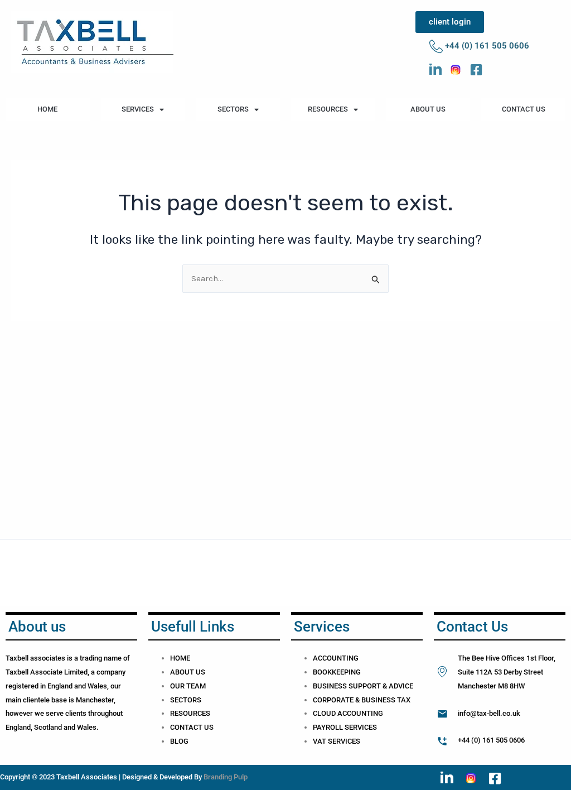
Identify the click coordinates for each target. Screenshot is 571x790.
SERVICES (138, 109)
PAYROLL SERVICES (345, 727)
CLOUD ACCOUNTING (348, 713)
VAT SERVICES (336, 741)
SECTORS (233, 109)
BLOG (179, 741)
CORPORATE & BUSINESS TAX (361, 700)
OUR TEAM (188, 686)
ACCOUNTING (336, 658)
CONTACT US (523, 109)
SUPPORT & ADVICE (381, 686)
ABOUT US (428, 109)
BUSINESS (331, 686)
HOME (47, 109)
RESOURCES (328, 109)
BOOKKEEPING (337, 672)
